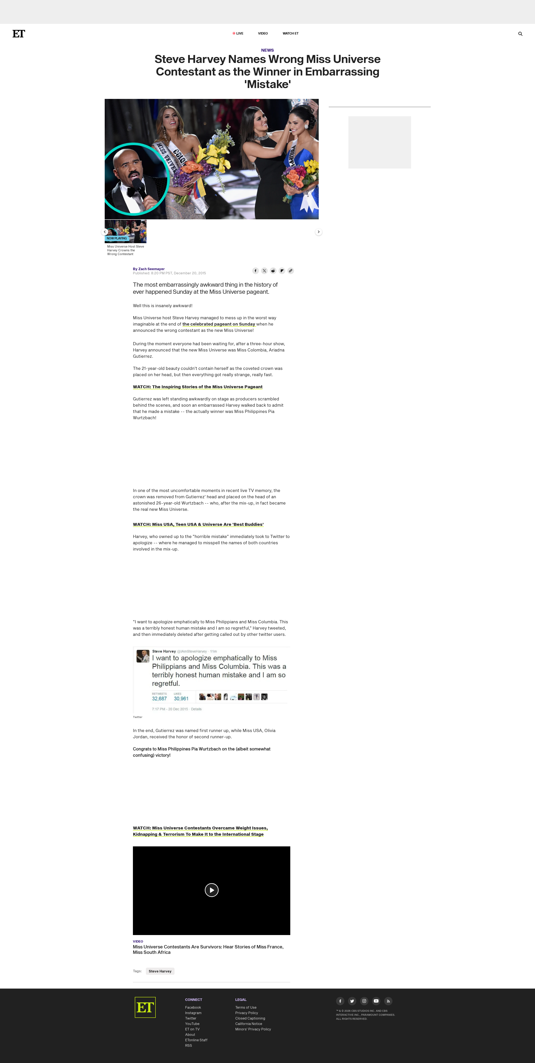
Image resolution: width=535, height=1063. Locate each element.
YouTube (192, 1023)
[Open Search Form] (520, 34)
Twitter (190, 1018)
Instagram (193, 1013)
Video (263, 33)
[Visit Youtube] (376, 1001)
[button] (212, 890)
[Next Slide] (318, 231)
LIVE (239, 33)
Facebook (193, 1007)
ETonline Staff (196, 1040)
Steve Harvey (160, 971)
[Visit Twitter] (352, 1002)
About (190, 1034)
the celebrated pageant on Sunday (219, 324)
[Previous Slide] (104, 231)
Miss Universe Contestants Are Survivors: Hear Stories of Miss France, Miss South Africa (208, 949)
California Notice (248, 1023)
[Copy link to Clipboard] (290, 271)
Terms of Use (245, 1007)
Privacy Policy (246, 1013)
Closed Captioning (250, 1018)
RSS (188, 1045)
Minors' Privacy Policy (253, 1029)
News (267, 50)
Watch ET (291, 33)
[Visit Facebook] (340, 1002)
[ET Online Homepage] (19, 33)
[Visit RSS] (388, 1002)
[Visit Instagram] (364, 1002)
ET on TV (192, 1029)
